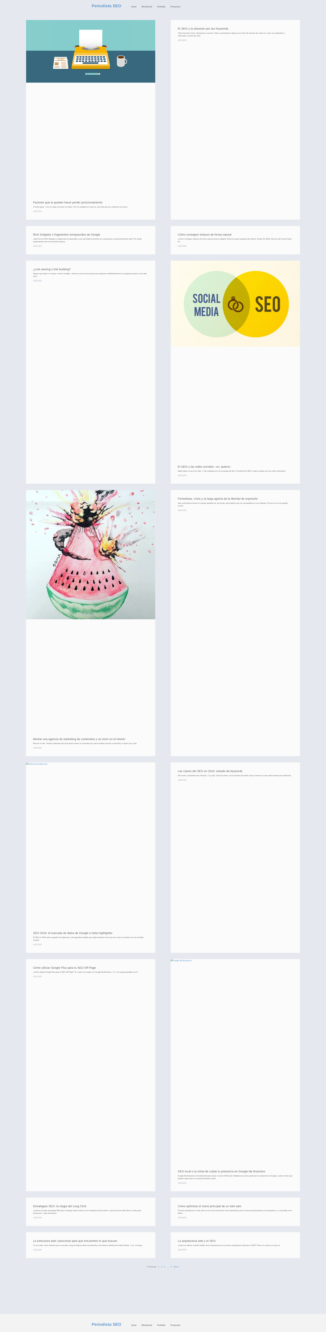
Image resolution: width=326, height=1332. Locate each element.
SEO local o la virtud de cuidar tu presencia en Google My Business (221, 1171)
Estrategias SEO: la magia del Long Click (59, 1206)
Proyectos (175, 7)
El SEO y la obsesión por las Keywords (203, 28)
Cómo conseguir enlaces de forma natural (205, 234)
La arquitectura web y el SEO (197, 1240)
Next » (176, 1267)
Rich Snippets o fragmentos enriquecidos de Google (66, 234)
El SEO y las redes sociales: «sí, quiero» (204, 466)
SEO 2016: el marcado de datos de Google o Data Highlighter (73, 933)
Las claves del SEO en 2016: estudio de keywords (210, 771)
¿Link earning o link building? (52, 269)
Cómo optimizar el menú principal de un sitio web (209, 1206)
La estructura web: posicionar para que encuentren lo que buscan (75, 1240)
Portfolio (161, 7)
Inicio (134, 7)
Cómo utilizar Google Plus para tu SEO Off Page (64, 967)
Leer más (37, 211)
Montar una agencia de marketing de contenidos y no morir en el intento (79, 739)
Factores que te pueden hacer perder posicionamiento (68, 202)
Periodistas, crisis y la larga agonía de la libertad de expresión (218, 498)
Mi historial (147, 7)
